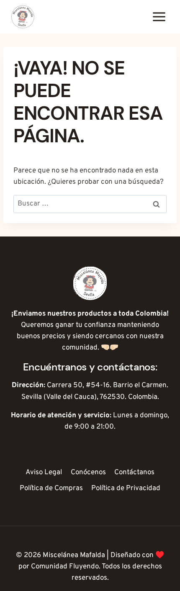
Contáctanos (134, 472)
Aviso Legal (44, 472)
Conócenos (88, 472)
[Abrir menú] (159, 16)
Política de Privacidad (125, 488)
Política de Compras (51, 488)
